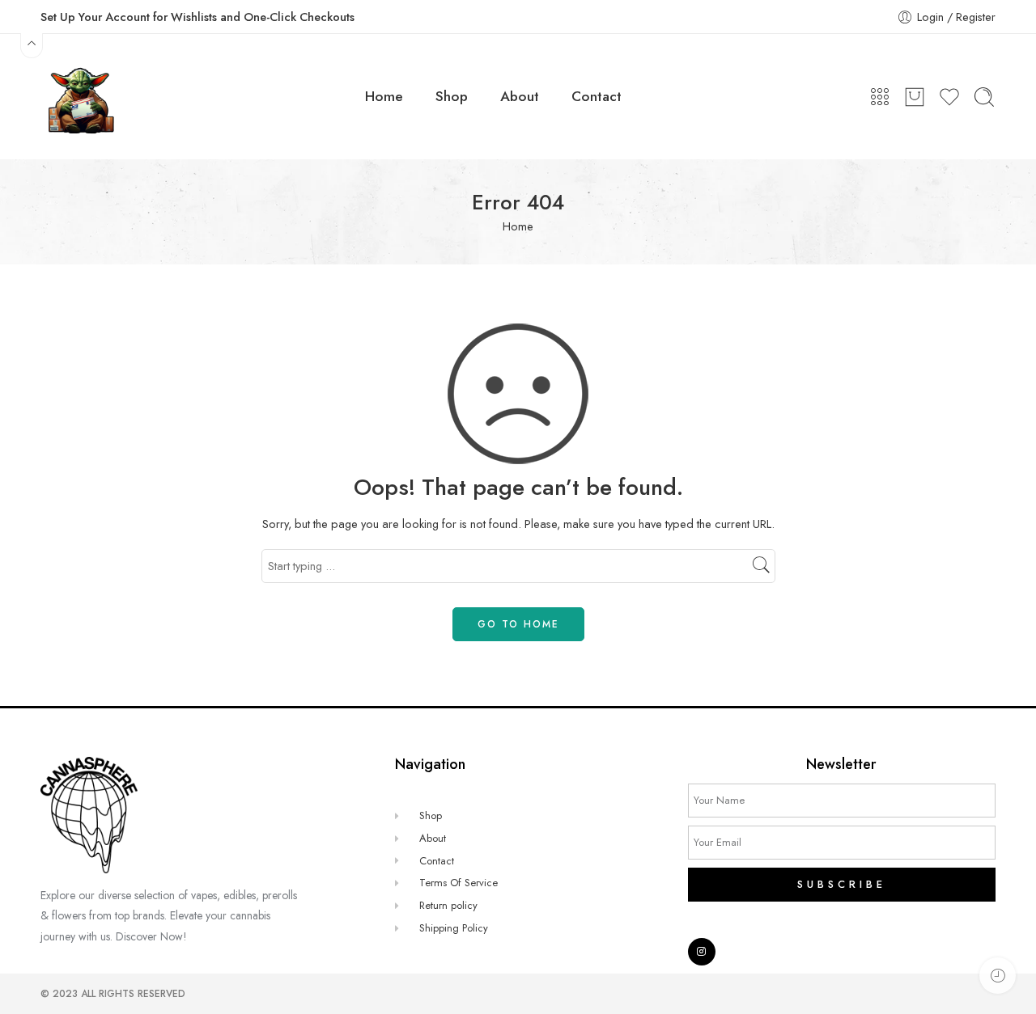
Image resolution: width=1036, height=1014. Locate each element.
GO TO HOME (518, 624)
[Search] (984, 97)
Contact (596, 96)
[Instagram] (701, 951)
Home (384, 96)
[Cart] (914, 97)
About (519, 96)
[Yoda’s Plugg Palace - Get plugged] (78, 96)
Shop (451, 96)
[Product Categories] (879, 97)
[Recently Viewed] (997, 975)
